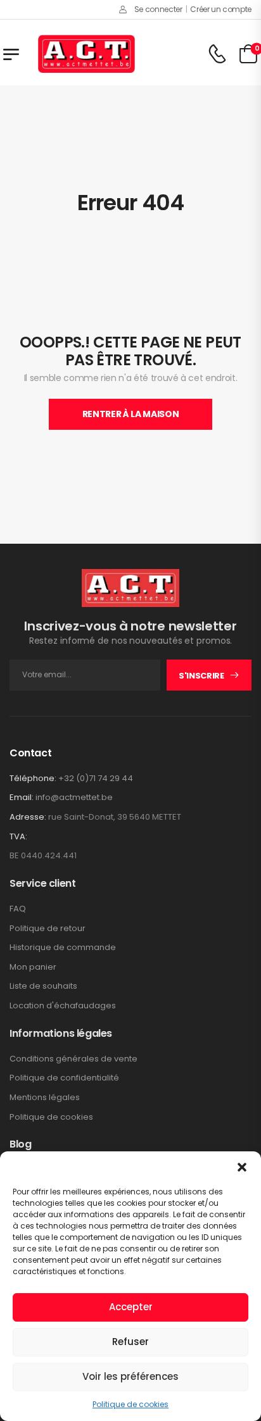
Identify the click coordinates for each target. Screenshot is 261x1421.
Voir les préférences (130, 1376)
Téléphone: (33, 778)
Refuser (130, 1341)
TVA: (18, 837)
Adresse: (28, 817)
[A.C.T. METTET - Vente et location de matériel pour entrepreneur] (86, 54)
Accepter (131, 1306)
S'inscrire (201, 676)
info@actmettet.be (74, 797)
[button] (242, 1167)
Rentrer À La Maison (130, 414)
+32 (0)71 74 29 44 (95, 778)
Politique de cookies (130, 1404)
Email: (22, 797)
